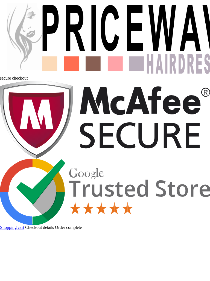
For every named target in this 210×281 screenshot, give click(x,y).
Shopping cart (12, 227)
